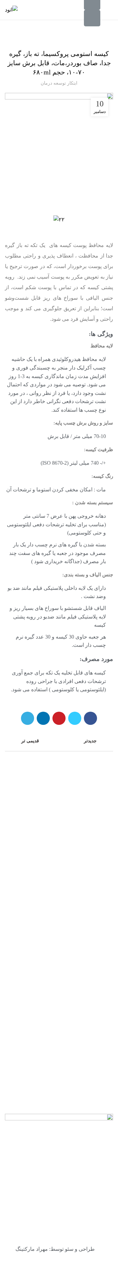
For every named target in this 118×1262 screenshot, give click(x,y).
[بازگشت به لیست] (59, 741)
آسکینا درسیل (98, 1045)
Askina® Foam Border (89, 1021)
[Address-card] (92, 18)
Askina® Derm (97, 1008)
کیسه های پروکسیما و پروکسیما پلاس (59, 37)
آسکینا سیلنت (98, 1033)
